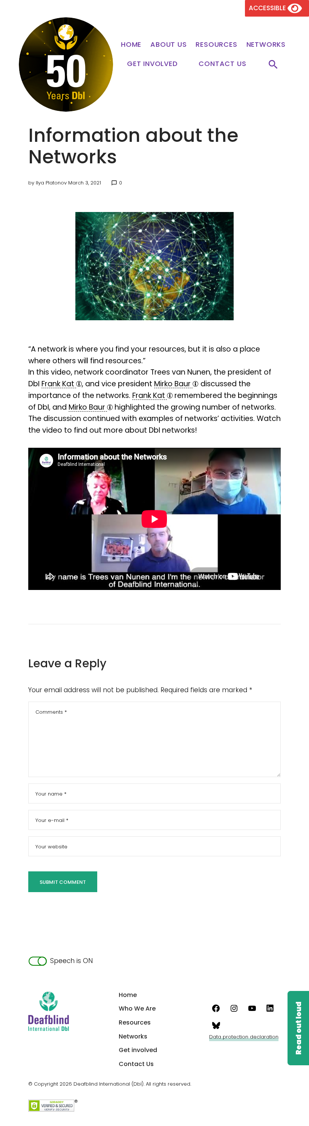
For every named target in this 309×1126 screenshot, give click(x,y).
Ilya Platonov (51, 182)
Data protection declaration (243, 1036)
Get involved (152, 63)
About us (168, 44)
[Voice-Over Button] (298, 1028)
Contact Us (222, 63)
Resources (216, 44)
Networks (266, 44)
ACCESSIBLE (268, 7)
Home (131, 44)
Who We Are (137, 1008)
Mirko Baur (173, 384)
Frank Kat (58, 384)
